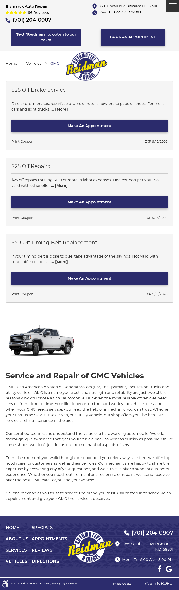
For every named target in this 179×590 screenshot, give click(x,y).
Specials (42, 528)
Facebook (159, 569)
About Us (17, 539)
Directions (45, 562)
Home (11, 63)
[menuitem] (19, 528)
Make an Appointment (89, 126)
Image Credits (122, 584)
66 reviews (38, 13)
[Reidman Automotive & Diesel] (86, 67)
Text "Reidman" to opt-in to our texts (46, 37)
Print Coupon (22, 141)
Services (16, 550)
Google (168, 569)
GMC (54, 63)
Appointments (49, 539)
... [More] (59, 109)
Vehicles (33, 63)
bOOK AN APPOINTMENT (133, 37)
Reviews (42, 550)
